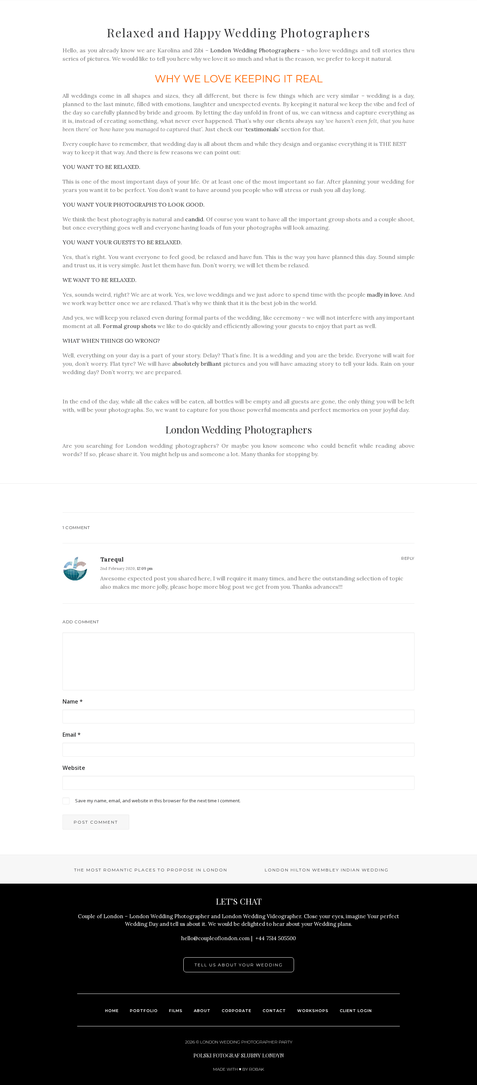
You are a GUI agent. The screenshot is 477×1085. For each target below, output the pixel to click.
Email (72, 734)
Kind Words (249, 28)
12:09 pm (145, 568)
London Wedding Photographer (239, 1042)
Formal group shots (129, 325)
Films (213, 28)
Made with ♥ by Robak (238, 1069)
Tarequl (112, 559)
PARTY (285, 1042)
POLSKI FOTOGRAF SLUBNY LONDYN (238, 1055)
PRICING (453, 28)
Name (73, 701)
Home (112, 1010)
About (286, 28)
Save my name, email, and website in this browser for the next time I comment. (158, 800)
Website (74, 768)
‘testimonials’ (262, 129)
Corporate (236, 1010)
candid (194, 219)
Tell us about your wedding (239, 964)
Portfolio (179, 28)
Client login (356, 1010)
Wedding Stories (331, 28)
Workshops (313, 1010)
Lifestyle (380, 28)
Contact (418, 28)
